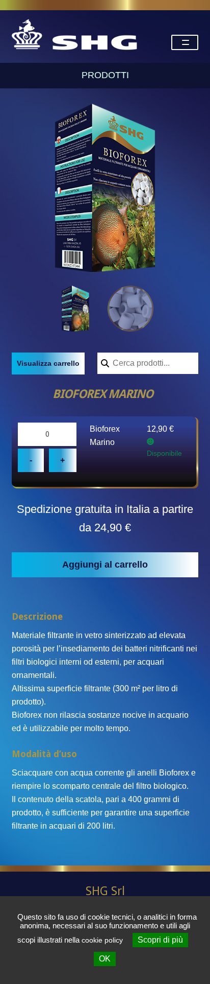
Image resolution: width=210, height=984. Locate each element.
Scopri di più (160, 939)
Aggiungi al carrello (105, 564)
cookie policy (102, 940)
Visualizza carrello (48, 363)
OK (105, 958)
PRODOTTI (105, 75)
